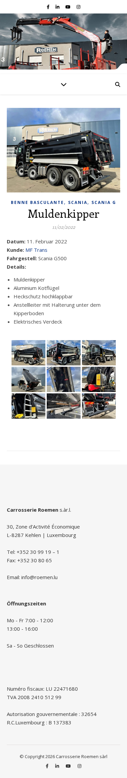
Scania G (103, 202)
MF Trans (36, 249)
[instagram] (78, 7)
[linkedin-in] (58, 7)
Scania (77, 202)
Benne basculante (37, 202)
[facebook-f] (48, 7)
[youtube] (68, 7)
